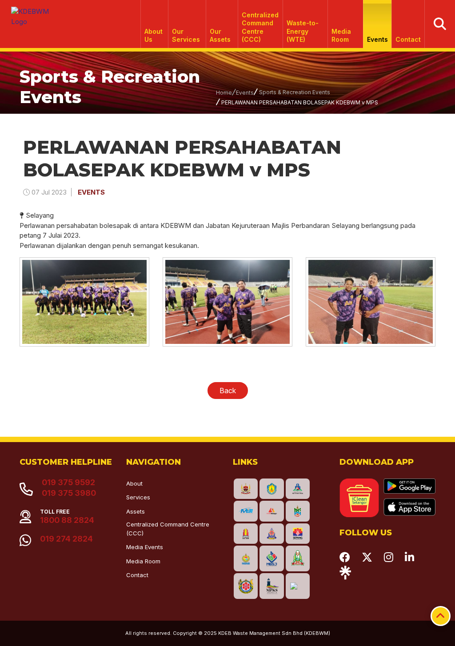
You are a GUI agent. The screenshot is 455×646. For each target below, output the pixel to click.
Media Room (341, 35)
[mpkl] (246, 533)
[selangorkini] (271, 511)
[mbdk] (246, 489)
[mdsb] (246, 558)
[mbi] (246, 511)
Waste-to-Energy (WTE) (303, 31)
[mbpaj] (271, 489)
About (134, 483)
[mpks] (271, 586)
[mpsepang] (298, 533)
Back (228, 390)
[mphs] (298, 558)
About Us (153, 35)
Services (138, 497)
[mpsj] (271, 558)
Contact (408, 39)
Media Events (144, 546)
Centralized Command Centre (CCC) (260, 27)
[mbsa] (246, 586)
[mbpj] (271, 533)
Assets (135, 511)
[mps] (298, 489)
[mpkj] (298, 511)
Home (224, 92)
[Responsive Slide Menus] (30, 13)
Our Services (186, 35)
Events (377, 39)
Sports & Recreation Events (294, 92)
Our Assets (220, 35)
